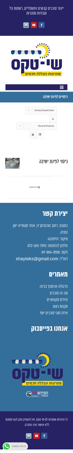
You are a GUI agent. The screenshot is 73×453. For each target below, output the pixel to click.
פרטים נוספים (33, 187)
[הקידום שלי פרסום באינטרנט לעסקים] (36, 396)
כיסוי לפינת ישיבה (53, 162)
